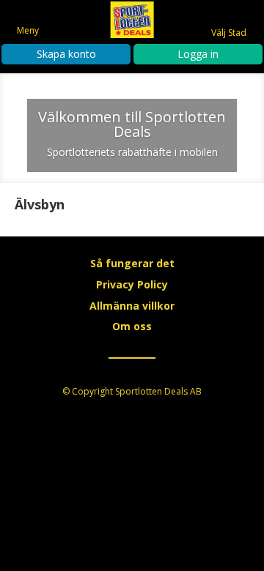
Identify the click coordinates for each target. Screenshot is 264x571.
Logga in (198, 54)
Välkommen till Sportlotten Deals (132, 124)
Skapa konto (66, 54)
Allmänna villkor (132, 306)
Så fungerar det (132, 263)
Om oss (132, 326)
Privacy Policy (132, 284)
